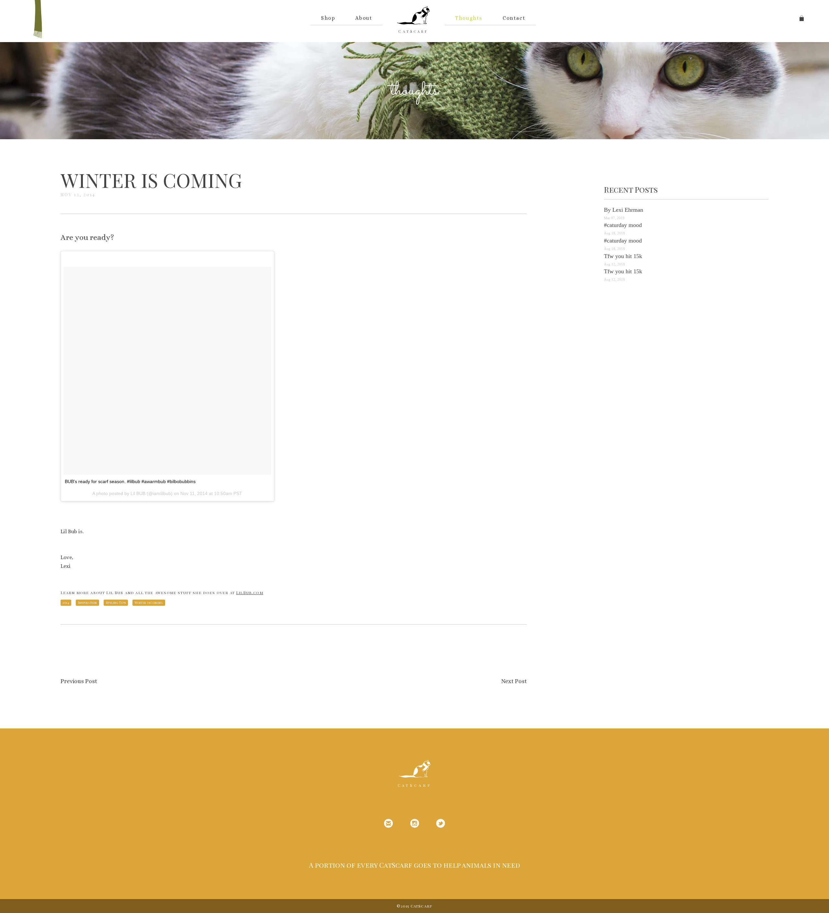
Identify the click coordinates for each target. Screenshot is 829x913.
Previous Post (79, 681)
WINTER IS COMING (151, 180)
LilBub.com (249, 592)
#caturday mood (623, 225)
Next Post (514, 681)
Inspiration (87, 602)
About (363, 18)
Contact (514, 18)
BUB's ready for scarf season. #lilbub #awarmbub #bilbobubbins (130, 481)
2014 (65, 602)
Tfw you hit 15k (623, 256)
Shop (328, 18)
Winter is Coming (149, 602)
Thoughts (469, 18)
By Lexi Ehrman (623, 210)
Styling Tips (116, 602)
